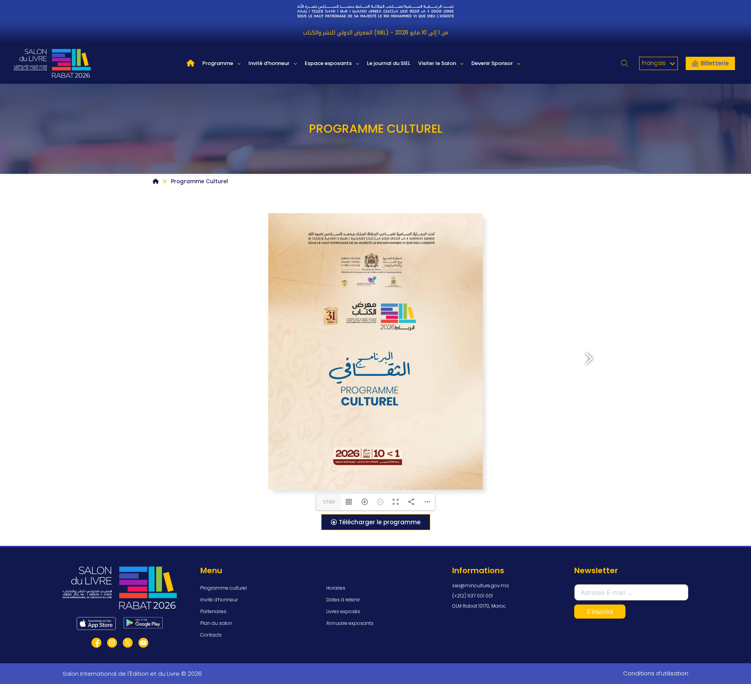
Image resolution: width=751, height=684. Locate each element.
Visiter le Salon (437, 63)
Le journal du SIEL (388, 63)
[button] (624, 63)
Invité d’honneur (268, 63)
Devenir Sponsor (492, 63)
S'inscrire (599, 611)
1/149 (329, 502)
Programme (217, 63)
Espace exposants (328, 63)
